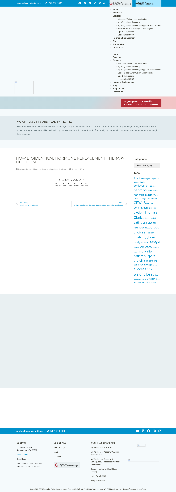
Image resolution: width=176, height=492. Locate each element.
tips (149, 269)
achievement (141, 185)
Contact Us (118, 47)
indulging (145, 238)
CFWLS (140, 203)
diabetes (152, 208)
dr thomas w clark (149, 218)
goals (137, 237)
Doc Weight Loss (25, 169)
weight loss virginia (148, 282)
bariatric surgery (144, 194)
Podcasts (63, 169)
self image (139, 264)
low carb (146, 247)
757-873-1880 (22, 455)
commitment (141, 207)
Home (116, 9)
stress (155, 265)
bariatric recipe (152, 191)
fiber (136, 227)
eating (138, 222)
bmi (156, 195)
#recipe (138, 178)
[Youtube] (80, 3)
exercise (148, 222)
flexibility (149, 228)
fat (154, 223)
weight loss (143, 274)
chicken (149, 203)
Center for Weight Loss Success (145, 199)
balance (153, 186)
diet (136, 212)
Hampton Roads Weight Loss (28, 3)
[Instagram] (95, 3)
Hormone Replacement (124, 38)
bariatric (140, 190)
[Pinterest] (85, 3)
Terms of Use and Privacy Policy (134, 489)
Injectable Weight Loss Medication (132, 19)
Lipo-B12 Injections (126, 32)
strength (148, 265)
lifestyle (154, 242)
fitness (142, 227)
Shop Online (118, 44)
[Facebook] (90, 3)
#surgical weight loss (151, 179)
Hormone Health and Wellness (45, 169)
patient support (144, 256)
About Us (117, 12)
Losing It (136, 248)
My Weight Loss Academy (129, 22)
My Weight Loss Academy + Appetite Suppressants (139, 25)
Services (117, 16)
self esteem (150, 260)
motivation (146, 251)
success (140, 269)
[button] (104, 3)
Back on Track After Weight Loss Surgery (135, 28)
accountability (139, 182)
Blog (115, 41)
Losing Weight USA (126, 35)
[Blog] (100, 3)
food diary (150, 233)
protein (139, 260)
